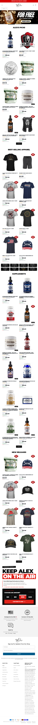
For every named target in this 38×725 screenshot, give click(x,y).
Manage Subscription (17, 681)
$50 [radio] (15, 597)
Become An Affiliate (17, 665)
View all (19, 143)
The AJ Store (7, 721)
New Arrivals (4, 674)
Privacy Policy (16, 674)
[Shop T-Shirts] (5, 269)
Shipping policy (29, 722)
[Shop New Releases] (23, 265)
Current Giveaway (5, 683)
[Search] (6, 8)
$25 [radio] (8, 597)
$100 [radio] (23, 596)
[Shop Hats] (32, 265)
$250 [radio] (30, 597)
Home (3, 665)
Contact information (22, 721)
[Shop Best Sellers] (14, 265)
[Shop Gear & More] (32, 269)
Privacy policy (17, 721)
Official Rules (28, 695)
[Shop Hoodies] (14, 269)
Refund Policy (16, 676)
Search (15, 667)
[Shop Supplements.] (5, 265)
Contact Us (15, 672)
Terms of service (28, 721)
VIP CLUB (3, 685)
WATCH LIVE (4, 667)
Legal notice (34, 722)
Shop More (4, 681)
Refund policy (34, 721)
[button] (2, 5)
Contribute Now (18, 601)
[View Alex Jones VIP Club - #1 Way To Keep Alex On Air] (23, 269)
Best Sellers (4, 676)
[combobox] (4, 8)
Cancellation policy (23, 722)
